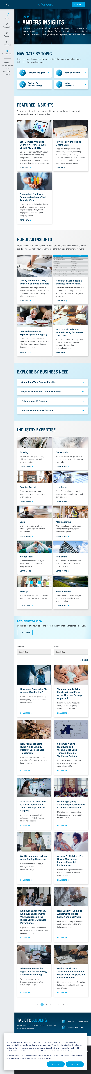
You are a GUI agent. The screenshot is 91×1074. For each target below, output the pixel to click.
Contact (78, 4)
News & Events (7, 66)
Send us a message (76, 1027)
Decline (74, 1064)
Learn (7, 69)
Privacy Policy (67, 1051)
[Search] (7, 5)
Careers (7, 63)
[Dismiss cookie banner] (83, 1037)
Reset (85, 660)
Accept (55, 1064)
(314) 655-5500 (82, 1021)
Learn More (25, 467)
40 (63, 1005)
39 (59, 1005)
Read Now (24, 168)
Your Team (7, 72)
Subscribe (25, 632)
